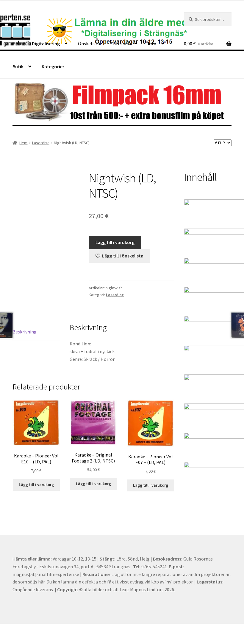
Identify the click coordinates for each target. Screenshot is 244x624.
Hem (17, 43)
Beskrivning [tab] (24, 332)
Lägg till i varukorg (115, 242)
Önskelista (89, 43)
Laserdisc (40, 142)
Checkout (120, 43)
